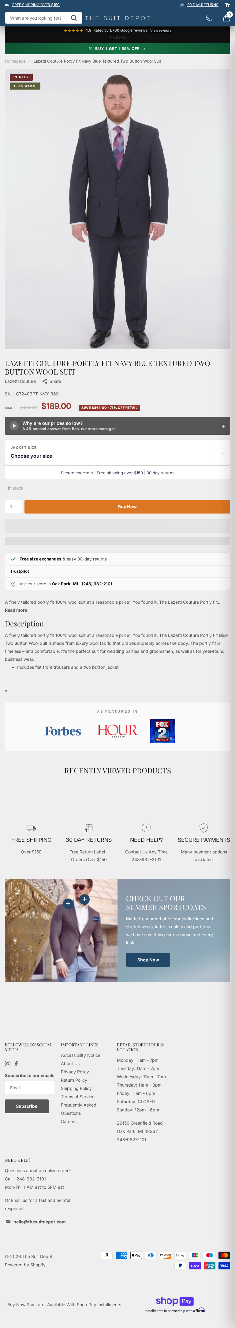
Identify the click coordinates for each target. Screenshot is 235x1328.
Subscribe (27, 1106)
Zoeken (73, 18)
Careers (68, 1121)
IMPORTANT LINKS (80, 1045)
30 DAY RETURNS (202, 4)
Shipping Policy (76, 1088)
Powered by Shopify (25, 1264)
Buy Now (127, 506)
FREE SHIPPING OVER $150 (36, 4)
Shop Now (148, 959)
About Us (70, 1063)
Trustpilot (118, 37)
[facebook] (16, 1063)
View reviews (160, 31)
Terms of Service (78, 1096)
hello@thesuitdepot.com (39, 1221)
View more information (84, 899)
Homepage (15, 61)
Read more (16, 610)
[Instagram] (7, 1063)
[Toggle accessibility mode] (227, 5)
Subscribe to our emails (29, 1075)
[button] (117, 453)
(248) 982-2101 (97, 583)
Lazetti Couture (20, 381)
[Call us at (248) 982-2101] (212, 18)
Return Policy (74, 1080)
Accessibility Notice (80, 1055)
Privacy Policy (75, 1071)
